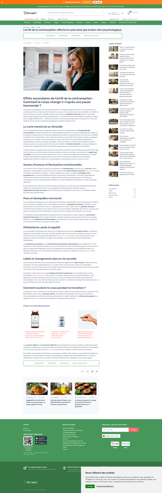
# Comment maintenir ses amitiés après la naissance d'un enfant (127, 67)
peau (50, 206)
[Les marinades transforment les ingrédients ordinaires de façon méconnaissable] (113, 82)
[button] (41, 438)
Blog (44, 19)
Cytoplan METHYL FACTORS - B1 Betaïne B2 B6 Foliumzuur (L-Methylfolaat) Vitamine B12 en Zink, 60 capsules (34, 335)
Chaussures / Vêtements (127, 22)
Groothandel (64, 19)
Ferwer (27, 27)
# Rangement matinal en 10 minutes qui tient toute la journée (127, 74)
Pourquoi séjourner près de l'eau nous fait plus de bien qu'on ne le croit (128, 147)
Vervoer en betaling (68, 428)
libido (53, 265)
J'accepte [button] (90, 486)
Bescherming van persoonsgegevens (74, 445)
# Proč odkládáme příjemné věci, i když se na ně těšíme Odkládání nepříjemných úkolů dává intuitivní (127, 165)
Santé (38, 27)
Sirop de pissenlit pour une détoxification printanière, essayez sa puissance (61, 402)
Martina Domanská (80, 397)
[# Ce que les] (113, 174)
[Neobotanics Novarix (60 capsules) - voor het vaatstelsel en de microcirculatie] (61, 318)
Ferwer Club (115, 19)
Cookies (65, 449)
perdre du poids (63, 236)
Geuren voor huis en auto (91, 35)
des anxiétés (90, 171)
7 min (38, 43)
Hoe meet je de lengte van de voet (73, 441)
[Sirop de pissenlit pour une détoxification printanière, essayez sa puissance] (61, 389)
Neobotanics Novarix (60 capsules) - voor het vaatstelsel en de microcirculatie (59, 334)
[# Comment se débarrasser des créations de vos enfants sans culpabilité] (113, 139)
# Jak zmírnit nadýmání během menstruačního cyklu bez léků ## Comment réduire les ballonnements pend (127, 92)
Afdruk (65, 447)
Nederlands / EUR (112, 436)
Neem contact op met (130, 19)
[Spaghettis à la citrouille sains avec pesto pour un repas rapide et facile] (37, 389)
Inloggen (133, 430)
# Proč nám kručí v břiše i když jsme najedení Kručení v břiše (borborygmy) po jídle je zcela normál (127, 112)
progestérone (40, 275)
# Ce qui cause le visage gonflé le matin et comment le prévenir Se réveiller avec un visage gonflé (127, 58)
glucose (88, 251)
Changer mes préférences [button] (104, 486)
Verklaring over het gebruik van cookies (74, 443)
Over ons (26, 428)
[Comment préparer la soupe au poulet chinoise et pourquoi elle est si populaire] (85, 389)
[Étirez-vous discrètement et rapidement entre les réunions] (113, 49)
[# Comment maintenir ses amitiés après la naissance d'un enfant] (113, 67)
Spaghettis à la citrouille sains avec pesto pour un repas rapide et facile (35, 402)
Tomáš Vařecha (30, 397)
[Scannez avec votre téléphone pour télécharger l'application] (28, 440)
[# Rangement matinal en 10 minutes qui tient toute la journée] (113, 74)
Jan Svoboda (27, 43)
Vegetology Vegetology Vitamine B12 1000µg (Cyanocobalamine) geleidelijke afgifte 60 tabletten (85, 335)
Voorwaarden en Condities (70, 436)
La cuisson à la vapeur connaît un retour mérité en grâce (127, 131)
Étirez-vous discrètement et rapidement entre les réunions (127, 49)
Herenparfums (63, 35)
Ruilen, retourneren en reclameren (73, 430)
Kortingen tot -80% (32, 19)
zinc (37, 298)
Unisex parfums (75, 35)
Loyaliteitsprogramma (69, 432)
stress (51, 349)
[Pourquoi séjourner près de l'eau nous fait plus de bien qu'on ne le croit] (113, 147)
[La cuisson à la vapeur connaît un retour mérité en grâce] (113, 131)
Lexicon (52, 19)
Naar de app (97, 2)
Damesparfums (50, 35)
